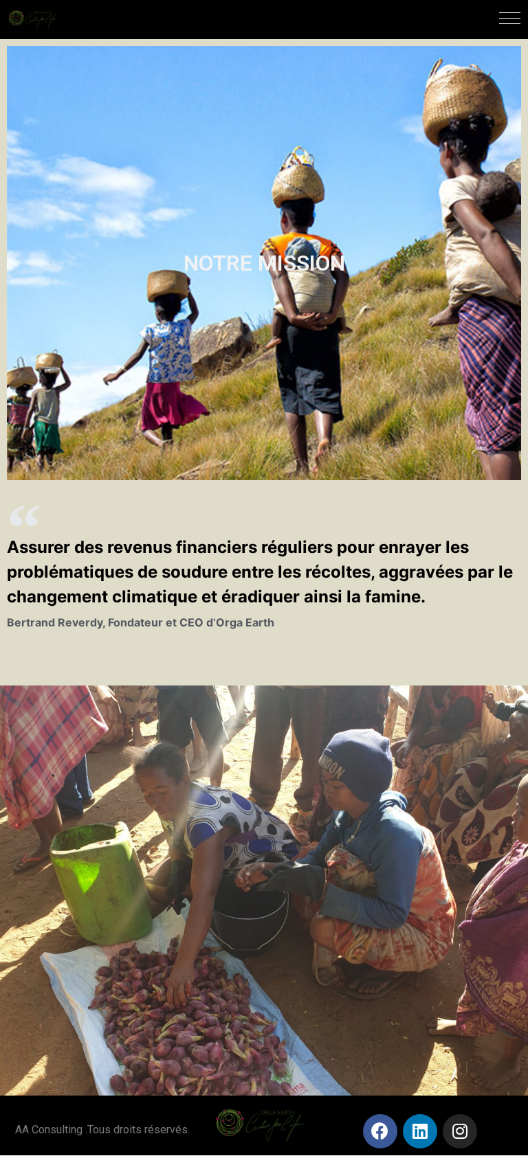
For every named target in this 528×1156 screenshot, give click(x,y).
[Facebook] (380, 1131)
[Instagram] (460, 1131)
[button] (510, 18)
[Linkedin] (420, 1131)
